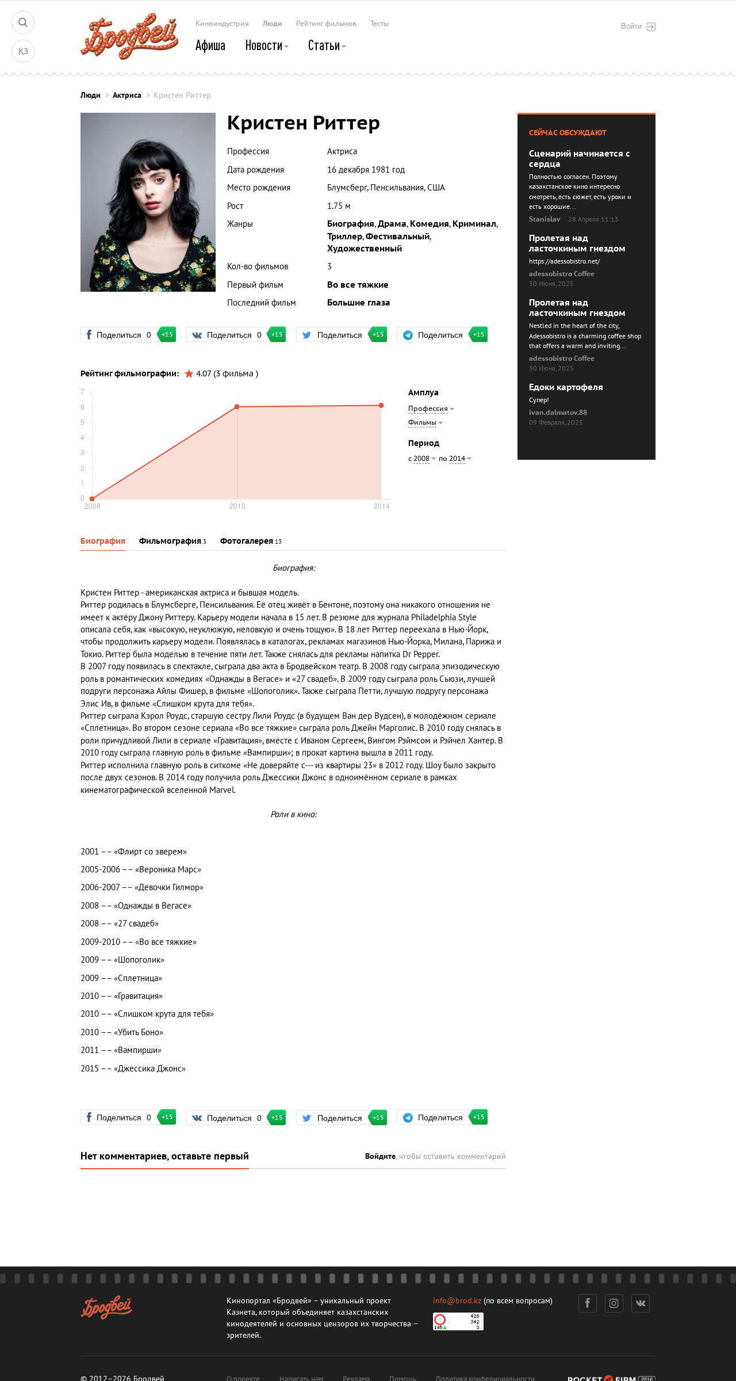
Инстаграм (614, 1303)
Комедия (429, 224)
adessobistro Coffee (562, 274)
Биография (350, 224)
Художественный (364, 248)
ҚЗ (23, 51)
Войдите (380, 1156)
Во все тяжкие (358, 285)
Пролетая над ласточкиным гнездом (577, 243)
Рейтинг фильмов (326, 24)
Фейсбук (587, 1303)
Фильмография (170, 541)
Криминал (474, 224)
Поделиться (128, 334)
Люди (272, 24)
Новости (265, 45)
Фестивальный (398, 236)
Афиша (210, 45)
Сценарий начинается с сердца (579, 158)
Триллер (344, 236)
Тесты (379, 24)
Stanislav (545, 219)
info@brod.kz (457, 1301)
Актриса (127, 95)
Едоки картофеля (566, 387)
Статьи (325, 45)
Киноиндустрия (222, 24)
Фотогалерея (246, 541)
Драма (392, 224)
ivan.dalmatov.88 (558, 413)
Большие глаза (358, 302)
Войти (631, 26)
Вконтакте (640, 1303)
